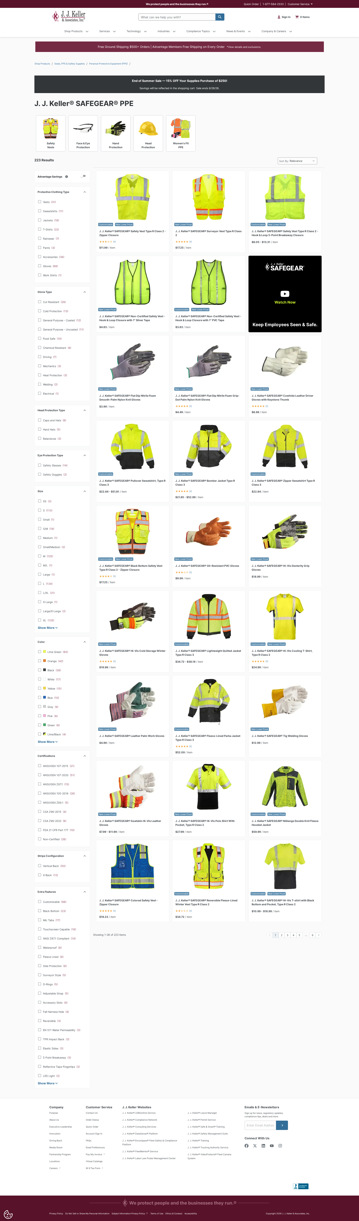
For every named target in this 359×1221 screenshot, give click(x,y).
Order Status (92, 1119)
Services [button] (104, 31)
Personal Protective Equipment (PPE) (108, 63)
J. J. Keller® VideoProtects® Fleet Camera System (209, 1156)
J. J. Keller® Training (198, 1140)
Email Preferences (95, 1147)
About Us (54, 1119)
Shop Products (42, 63)
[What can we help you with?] (219, 17)
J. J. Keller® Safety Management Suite (208, 1133)
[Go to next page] (319, 935)
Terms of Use (156, 1213)
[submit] (282, 1125)
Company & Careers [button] (274, 31)
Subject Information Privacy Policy (130, 1213)
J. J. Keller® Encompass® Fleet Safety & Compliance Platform (149, 1142)
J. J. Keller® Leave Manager (202, 1112)
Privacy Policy (56, 1213)
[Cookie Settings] (8, 1214)
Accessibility (191, 1213)
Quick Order (251, 4)
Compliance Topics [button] (198, 31)
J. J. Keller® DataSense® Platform (140, 1133)
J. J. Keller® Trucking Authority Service (208, 1147)
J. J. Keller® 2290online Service (139, 1112)
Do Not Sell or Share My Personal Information (87, 1213)
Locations (54, 1161)
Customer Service (298, 4)
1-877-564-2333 (273, 4)
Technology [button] (134, 31)
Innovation (54, 1133)
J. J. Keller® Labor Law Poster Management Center (149, 1158)
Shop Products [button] (73, 31)
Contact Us (92, 1112)
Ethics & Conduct (173, 1213)
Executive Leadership (60, 1126)
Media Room (55, 1147)
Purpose (53, 1112)
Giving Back (55, 1140)
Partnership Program (60, 1154)
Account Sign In (94, 1133)
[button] (179, 46)
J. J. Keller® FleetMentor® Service (140, 1151)
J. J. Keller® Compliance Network (139, 1119)
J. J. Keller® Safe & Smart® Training (206, 1126)
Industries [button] (164, 31)
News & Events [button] (235, 31)
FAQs (88, 1140)
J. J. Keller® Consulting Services (139, 1126)
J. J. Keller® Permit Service (202, 1119)
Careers (53, 1168)
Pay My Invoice (94, 1154)
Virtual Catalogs (94, 1161)
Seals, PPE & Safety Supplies (69, 63)
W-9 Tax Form (93, 1168)
